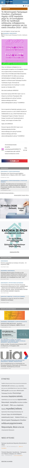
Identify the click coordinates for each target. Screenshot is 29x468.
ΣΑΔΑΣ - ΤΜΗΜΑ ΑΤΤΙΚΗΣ (17, 417)
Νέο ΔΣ (25, 417)
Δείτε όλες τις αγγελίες (6, 461)
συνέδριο (25, 402)
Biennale (15, 388)
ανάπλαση (12, 385)
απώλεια (20, 402)
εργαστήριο (10, 388)
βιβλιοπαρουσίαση (4, 388)
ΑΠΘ (19, 427)
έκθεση (15, 405)
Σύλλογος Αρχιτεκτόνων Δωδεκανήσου (19, 383)
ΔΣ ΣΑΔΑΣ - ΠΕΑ (7, 405)
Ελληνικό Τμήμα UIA (6, 414)
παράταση (20, 405)
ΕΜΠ (2, 390)
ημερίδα (6, 390)
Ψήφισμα (25, 388)
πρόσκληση (4, 399)
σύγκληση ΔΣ (5, 385)
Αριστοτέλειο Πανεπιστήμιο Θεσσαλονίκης (11, 411)
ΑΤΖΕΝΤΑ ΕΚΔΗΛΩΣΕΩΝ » (7, 193)
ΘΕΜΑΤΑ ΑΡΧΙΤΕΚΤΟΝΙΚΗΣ (8, 309)
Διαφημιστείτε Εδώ (14, 252)
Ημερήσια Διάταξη (16, 396)
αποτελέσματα (17, 414)
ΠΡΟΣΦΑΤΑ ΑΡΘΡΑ (6, 257)
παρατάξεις (21, 385)
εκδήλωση (5, 423)
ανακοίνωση (5, 417)
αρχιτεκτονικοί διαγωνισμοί (12, 399)
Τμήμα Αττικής (20, 388)
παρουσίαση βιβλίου (13, 390)
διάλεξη (3, 409)
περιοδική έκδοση (14, 408)
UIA (22, 427)
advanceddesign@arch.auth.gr (9, 102)
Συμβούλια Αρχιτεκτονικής (6, 383)
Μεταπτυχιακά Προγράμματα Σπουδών (13, 420)
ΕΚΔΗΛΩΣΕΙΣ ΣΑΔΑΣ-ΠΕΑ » (21, 195)
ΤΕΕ (22, 411)
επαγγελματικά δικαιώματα (7, 430)
